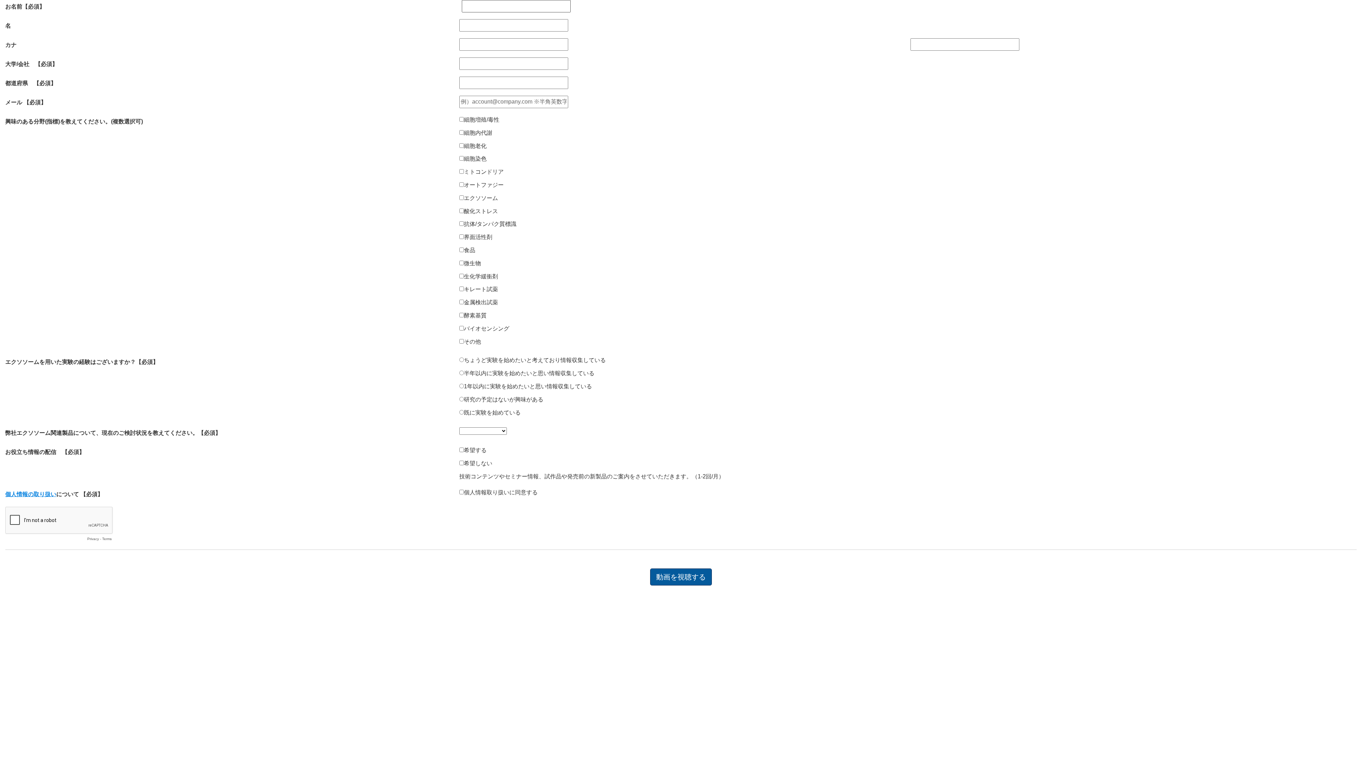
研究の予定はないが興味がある (503, 399)
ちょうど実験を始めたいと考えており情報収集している (535, 360)
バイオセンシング (486, 329)
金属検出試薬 (481, 302)
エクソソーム (481, 198)
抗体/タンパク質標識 (490, 224)
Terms (107, 539)
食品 (469, 250)
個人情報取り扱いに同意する (501, 492)
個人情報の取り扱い (30, 494)
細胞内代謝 (478, 133)
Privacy (93, 539)
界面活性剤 (478, 237)
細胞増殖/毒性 (481, 120)
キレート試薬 (481, 289)
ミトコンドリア (484, 172)
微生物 (472, 263)
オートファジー (484, 185)
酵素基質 (475, 315)
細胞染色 (475, 159)
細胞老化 (475, 146)
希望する (475, 450)
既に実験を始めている (492, 413)
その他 (472, 342)
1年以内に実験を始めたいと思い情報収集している (528, 386)
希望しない (478, 463)
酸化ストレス (481, 211)
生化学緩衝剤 (481, 276)
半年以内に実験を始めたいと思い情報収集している (529, 373)
